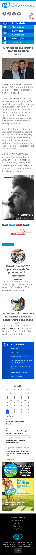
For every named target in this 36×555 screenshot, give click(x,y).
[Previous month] (7, 386)
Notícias (23, 230)
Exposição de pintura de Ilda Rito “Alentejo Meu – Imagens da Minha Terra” (18, 453)
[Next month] (29, 386)
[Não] (33, 547)
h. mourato (20, 234)
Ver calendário (10, 459)
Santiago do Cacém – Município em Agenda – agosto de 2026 (18, 432)
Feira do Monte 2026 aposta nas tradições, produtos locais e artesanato (18, 271)
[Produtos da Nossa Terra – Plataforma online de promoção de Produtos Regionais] (18, 478)
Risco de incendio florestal (31, 16)
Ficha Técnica (18, 529)
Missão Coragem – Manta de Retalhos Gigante (15, 441)
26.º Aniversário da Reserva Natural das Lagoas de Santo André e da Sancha (18, 316)
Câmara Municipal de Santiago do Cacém (18, 6)
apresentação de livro (23, 232)
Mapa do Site (18, 523)
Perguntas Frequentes (18, 520)
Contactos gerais (18, 526)
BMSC (13, 234)
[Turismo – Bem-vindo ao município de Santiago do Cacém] (18, 510)
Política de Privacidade (18, 517)
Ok (18, 550)
